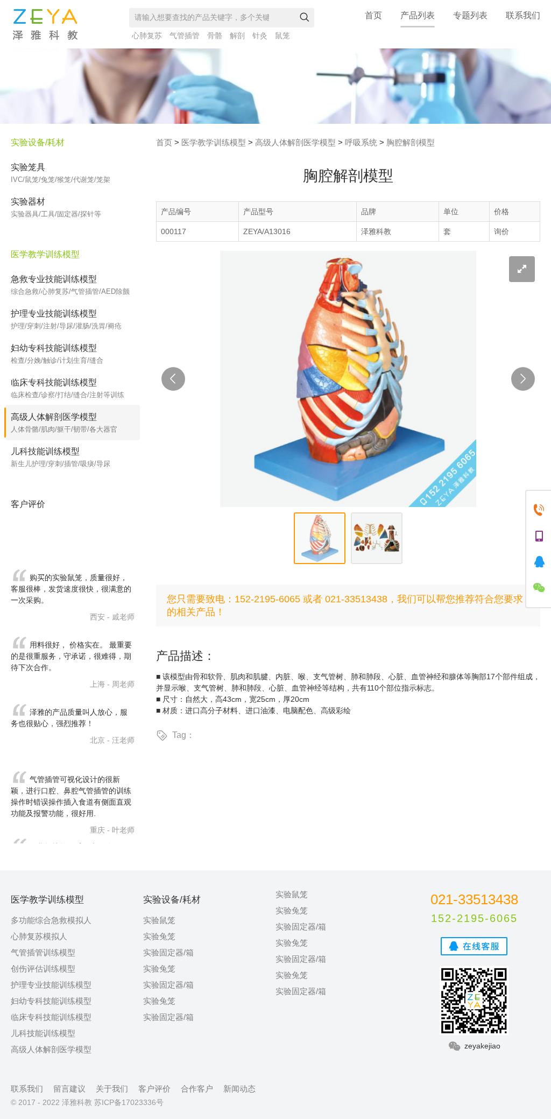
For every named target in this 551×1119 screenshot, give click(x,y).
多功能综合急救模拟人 (51, 920)
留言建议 (69, 1088)
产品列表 (417, 15)
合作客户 (197, 1088)
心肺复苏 (147, 35)
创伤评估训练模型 (43, 968)
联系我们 (523, 15)
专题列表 (470, 15)
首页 (373, 15)
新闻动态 (239, 1088)
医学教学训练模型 (213, 142)
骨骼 (214, 35)
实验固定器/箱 (168, 952)
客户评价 (154, 1088)
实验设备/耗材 (38, 142)
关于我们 (112, 1088)
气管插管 (184, 35)
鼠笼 (282, 35)
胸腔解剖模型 (410, 142)
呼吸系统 (361, 142)
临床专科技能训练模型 (51, 1017)
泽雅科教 (45, 24)
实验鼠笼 (159, 920)
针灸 (259, 35)
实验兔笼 (159, 936)
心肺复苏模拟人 (39, 936)
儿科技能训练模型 (43, 1033)
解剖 (237, 35)
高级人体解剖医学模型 (295, 142)
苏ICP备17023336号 (129, 1102)
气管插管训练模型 (43, 952)
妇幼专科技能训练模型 (51, 1000)
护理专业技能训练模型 (51, 984)
